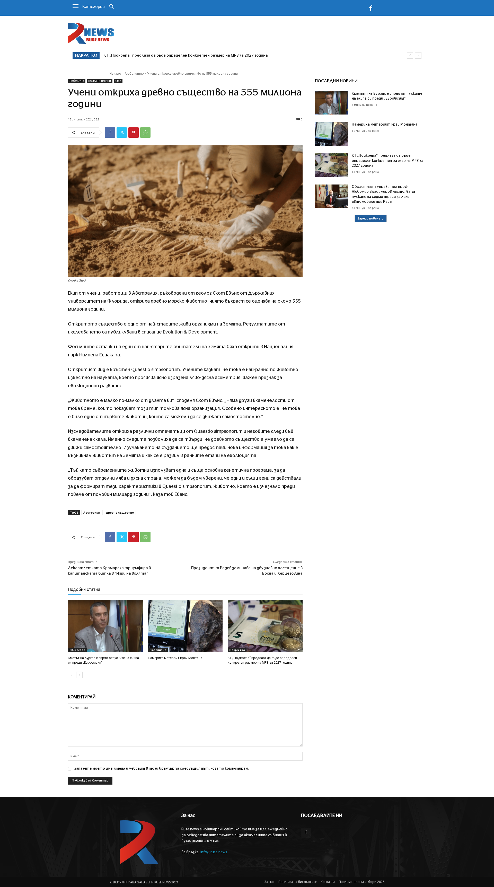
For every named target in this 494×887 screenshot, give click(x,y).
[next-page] (79, 675)
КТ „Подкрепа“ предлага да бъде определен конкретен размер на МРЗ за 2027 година (387, 161)
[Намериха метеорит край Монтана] (185, 626)
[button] (111, 7)
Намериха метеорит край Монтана (175, 658)
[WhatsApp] (145, 132)
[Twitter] (122, 132)
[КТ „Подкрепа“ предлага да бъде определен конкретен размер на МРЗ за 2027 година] (265, 626)
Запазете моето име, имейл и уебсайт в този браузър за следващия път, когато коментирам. (161, 768)
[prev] (410, 55)
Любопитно (134, 73)
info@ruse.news (213, 852)
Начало (115, 73)
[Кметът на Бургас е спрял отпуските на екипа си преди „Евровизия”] (105, 626)
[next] (418, 55)
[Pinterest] (133, 132)
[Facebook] (371, 9)
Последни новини (99, 81)
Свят (118, 81)
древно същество (120, 512)
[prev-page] (71, 675)
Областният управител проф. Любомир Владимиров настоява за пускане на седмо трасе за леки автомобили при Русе (224, 55)
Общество (77, 650)
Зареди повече (368, 218)
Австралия (92, 512)
